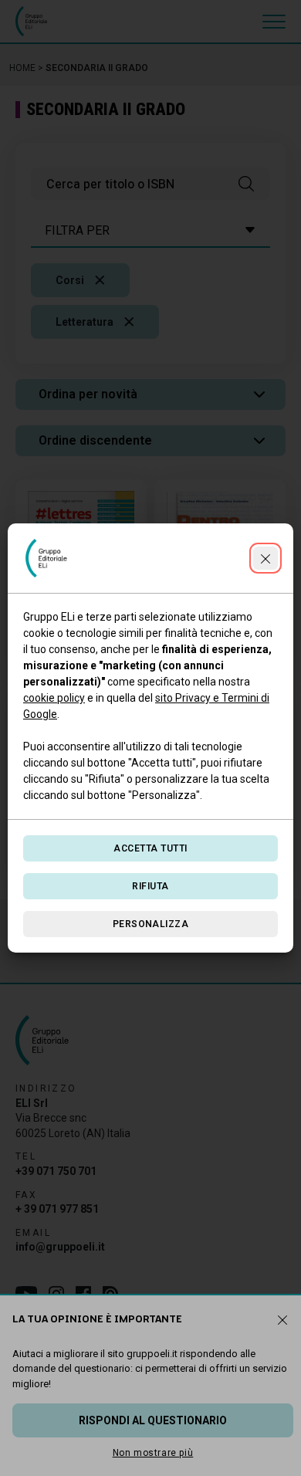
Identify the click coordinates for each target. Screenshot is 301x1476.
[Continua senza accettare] (265, 558)
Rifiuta (150, 886)
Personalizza (151, 924)
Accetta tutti (150, 848)
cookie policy (54, 698)
